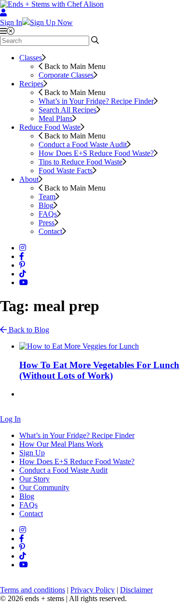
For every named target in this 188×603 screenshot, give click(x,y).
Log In (10, 419)
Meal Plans (55, 118)
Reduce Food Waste (50, 127)
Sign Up (32, 453)
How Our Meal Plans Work (61, 444)
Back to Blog (28, 330)
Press (46, 223)
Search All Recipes (67, 110)
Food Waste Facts (66, 170)
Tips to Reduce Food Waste (80, 162)
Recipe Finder (96, 101)
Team (47, 196)
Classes (30, 58)
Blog (46, 205)
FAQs (48, 214)
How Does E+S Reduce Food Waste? (96, 153)
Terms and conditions (32, 590)
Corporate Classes (66, 75)
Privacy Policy (92, 590)
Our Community (44, 487)
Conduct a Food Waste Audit (83, 144)
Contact (50, 231)
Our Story (34, 479)
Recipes (31, 84)
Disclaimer (136, 590)
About (29, 179)
